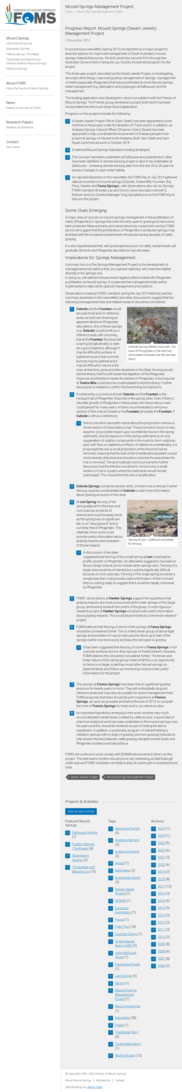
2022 (161, 850)
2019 (161, 872)
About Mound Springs (19, 43)
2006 (161, 965)
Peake (119, 1025)
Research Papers (19, 122)
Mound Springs (17, 38)
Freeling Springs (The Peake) (22, 54)
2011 (161, 929)
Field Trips (122, 926)
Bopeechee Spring (127, 877)
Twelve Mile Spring (128, 1044)
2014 (161, 908)
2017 (161, 886)
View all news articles (81, 811)
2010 (161, 937)
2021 (161, 857)
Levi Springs (123, 976)
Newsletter (122, 1018)
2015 (161, 901)
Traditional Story (126, 1032)
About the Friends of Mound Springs (27, 88)
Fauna (119, 919)
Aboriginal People (127, 828)
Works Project (125, 1055)
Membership (103, 1080)
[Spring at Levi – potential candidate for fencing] (152, 519)
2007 (161, 958)
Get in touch (13, 147)
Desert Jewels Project (84, 777)
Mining (120, 983)
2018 (161, 879)
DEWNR (120, 901)
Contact (12, 142)
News (10, 103)
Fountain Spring (126, 934)
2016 (161, 893)
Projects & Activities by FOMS (23, 107)
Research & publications (20, 127)
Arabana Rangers (127, 840)
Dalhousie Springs (16, 68)
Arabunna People (127, 851)
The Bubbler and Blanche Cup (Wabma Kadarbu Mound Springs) (26, 61)
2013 (161, 915)
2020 (161, 864)
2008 (161, 951)
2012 (161, 922)
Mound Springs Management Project (130, 777)
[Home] (30, 27)
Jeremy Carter (95, 1087)
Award (119, 863)
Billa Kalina (122, 870)
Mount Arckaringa (127, 1006)
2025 (161, 828)
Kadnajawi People (127, 964)
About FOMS (16, 83)
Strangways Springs (18, 48)
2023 (161, 843)
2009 (161, 944)
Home (68, 11)
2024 (161, 835)
